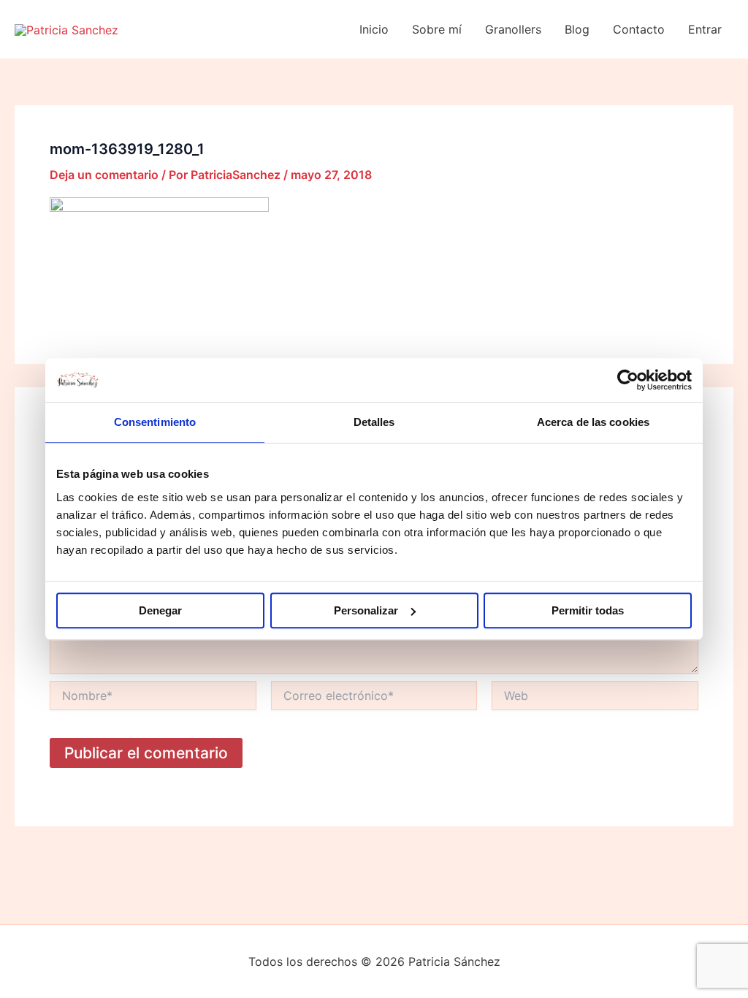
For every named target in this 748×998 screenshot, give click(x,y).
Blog (577, 29)
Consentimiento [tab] (155, 422)
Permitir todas (588, 610)
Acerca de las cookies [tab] (593, 422)
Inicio (374, 29)
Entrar (705, 29)
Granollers (513, 29)
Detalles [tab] (374, 422)
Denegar (160, 610)
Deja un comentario (104, 174)
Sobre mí (437, 29)
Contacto (639, 29)
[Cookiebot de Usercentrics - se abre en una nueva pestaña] (628, 380)
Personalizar (366, 610)
